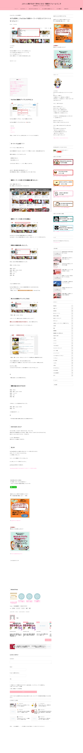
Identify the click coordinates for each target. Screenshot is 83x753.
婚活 (63, 328)
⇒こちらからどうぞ (56, 242)
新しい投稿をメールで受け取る (16, 688)
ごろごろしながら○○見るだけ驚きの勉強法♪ (62, 207)
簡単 (29, 608)
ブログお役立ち (63, 345)
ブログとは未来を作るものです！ (17, 553)
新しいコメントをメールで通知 (16, 686)
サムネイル (13, 132)
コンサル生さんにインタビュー (62, 355)
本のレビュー (62, 320)
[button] (81, 9)
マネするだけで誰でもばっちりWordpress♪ (61, 165)
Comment (12, 658)
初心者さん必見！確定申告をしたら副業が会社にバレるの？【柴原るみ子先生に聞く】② (16, 635)
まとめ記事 (63, 360)
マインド (63, 343)
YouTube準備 (63, 370)
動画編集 (62, 330)
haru (11, 24)
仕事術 (62, 338)
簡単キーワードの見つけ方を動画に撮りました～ (18, 85)
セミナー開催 (63, 350)
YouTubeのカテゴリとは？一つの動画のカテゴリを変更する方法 (23, 719)
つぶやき (63, 362)
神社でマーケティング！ (63, 318)
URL (10, 679)
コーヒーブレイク (63, 353)
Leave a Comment (22, 611)
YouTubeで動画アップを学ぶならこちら (60, 222)
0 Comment (15, 24)
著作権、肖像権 (62, 315)
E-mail (11, 672)
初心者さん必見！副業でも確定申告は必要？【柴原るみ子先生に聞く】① (29, 635)
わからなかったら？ (13, 93)
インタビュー (63, 358)
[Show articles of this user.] (12, 617)
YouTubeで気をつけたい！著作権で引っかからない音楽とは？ (44, 705)
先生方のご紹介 (62, 335)
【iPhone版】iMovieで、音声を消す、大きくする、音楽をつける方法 (44, 719)
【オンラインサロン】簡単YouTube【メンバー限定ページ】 (42, 634)
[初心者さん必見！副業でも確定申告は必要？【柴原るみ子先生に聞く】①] (29, 626)
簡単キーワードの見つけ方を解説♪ (16, 86)
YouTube (13, 608)
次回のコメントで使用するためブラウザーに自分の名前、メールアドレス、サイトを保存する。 (28, 685)
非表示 (19, 79)
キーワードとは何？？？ (14, 83)
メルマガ (62, 340)
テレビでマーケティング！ (63, 348)
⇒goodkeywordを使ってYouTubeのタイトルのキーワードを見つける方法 (23, 468)
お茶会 (63, 365)
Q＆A (63, 375)
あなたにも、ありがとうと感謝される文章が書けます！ (63, 186)
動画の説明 (13, 128)
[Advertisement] (18, 69)
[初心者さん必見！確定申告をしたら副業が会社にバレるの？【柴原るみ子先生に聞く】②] (16, 626)
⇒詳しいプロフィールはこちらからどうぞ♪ (60, 137)
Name (11, 666)
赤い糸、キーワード (24, 606)
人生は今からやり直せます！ (16, 520)
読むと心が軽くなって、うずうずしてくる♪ (61, 197)
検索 (26, 608)
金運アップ (62, 308)
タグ (11, 130)
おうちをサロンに (62, 367)
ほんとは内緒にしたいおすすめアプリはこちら (62, 231)
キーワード (18, 608)
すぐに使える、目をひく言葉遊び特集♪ (60, 176)
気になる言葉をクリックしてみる (15, 89)
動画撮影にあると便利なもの (62, 333)
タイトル (23, 608)
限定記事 (62, 305)
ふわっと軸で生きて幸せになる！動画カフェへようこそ (41, 4)
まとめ (11, 94)
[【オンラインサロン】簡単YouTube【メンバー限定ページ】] (42, 626)
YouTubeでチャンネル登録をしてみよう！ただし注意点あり (23, 705)
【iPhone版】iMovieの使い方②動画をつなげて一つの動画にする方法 (23, 712)
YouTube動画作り (18, 15)
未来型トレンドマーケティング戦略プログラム (63, 323)
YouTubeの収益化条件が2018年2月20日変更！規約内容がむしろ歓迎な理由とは (44, 712)
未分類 (62, 325)
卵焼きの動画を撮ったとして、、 (15, 88)
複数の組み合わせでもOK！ (15, 91)
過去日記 (63, 310)
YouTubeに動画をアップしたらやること (17, 81)
